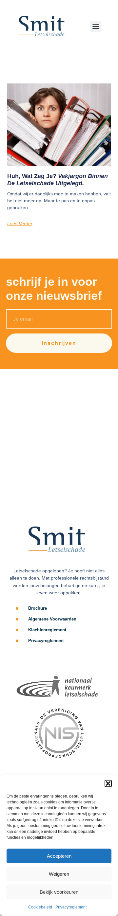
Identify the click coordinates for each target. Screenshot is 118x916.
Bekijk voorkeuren (59, 892)
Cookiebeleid (40, 907)
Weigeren (59, 874)
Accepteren (59, 856)
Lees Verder (19, 223)
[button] (108, 783)
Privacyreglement (71, 907)
